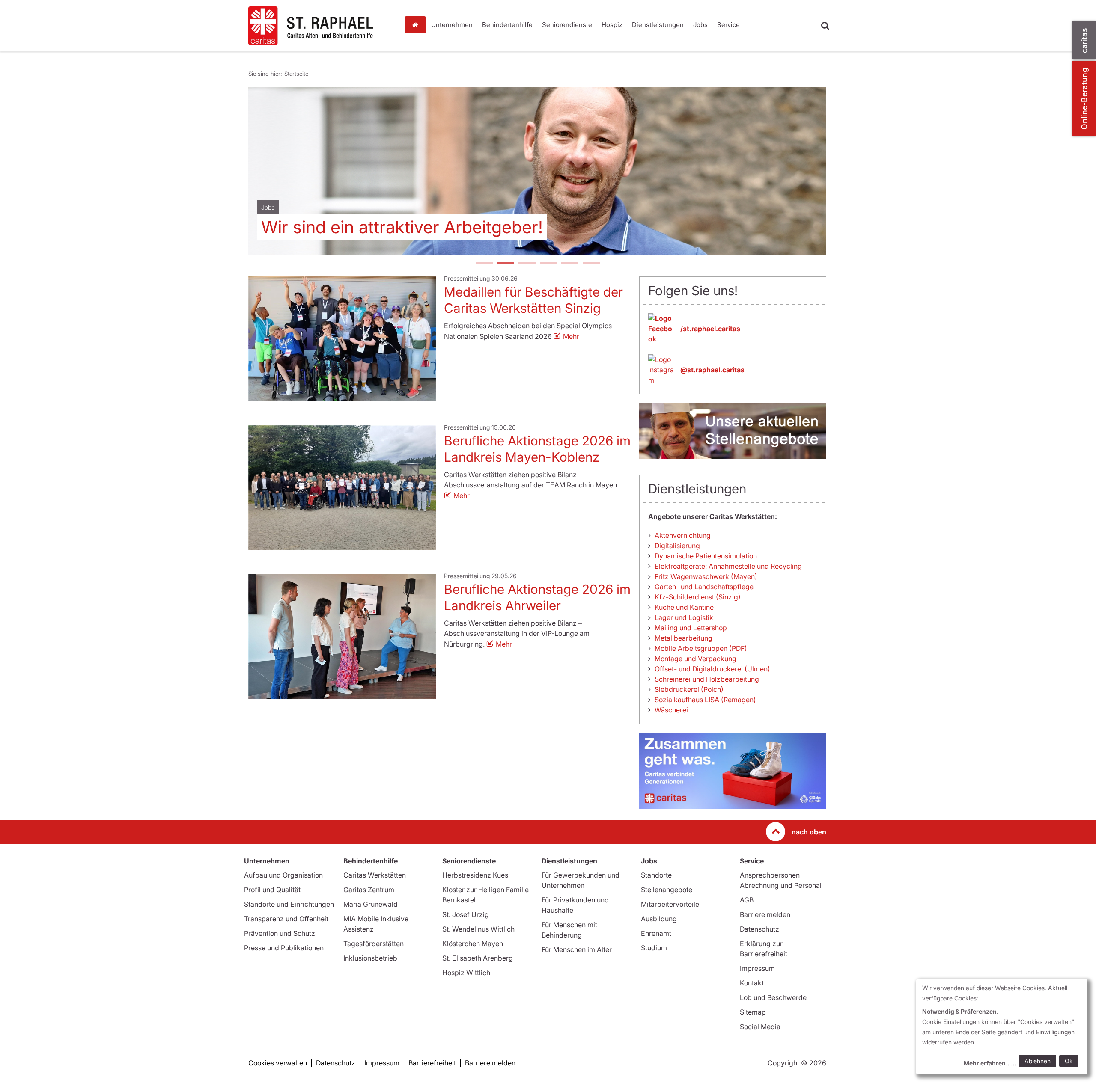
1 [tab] (483, 263)
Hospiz (612, 25)
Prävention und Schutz (279, 933)
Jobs (700, 25)
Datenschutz (759, 929)
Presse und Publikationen (284, 948)
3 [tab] (526, 263)
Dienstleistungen (658, 25)
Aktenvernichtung (683, 535)
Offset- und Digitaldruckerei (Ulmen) (712, 669)
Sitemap (753, 1012)
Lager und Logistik (684, 617)
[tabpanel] (537, 171)
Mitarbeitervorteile (670, 904)
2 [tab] (505, 263)
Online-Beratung (1084, 99)
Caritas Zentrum (368, 889)
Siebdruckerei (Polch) (689, 689)
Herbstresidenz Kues (475, 875)
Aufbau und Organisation (283, 875)
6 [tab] (590, 263)
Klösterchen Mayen (472, 943)
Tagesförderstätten (373, 943)
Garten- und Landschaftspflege (704, 586)
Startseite (417, 25)
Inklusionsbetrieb (370, 958)
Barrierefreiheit (432, 1063)
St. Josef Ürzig (465, 914)
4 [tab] (548, 263)
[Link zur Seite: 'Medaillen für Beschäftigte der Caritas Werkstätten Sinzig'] (342, 338)
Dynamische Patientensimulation (706, 556)
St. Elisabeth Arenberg (477, 958)
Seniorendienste (567, 25)
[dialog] (1001, 1026)
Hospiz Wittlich (466, 972)
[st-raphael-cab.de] (321, 25)
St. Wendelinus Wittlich (478, 929)
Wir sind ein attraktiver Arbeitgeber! (402, 227)
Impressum (757, 968)
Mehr (571, 336)
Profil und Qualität (272, 889)
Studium (654, 948)
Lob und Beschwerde (773, 997)
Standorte (656, 875)
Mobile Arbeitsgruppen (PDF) (701, 648)
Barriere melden (765, 914)
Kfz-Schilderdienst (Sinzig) (698, 597)
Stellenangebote (666, 889)
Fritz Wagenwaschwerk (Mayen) (706, 576)
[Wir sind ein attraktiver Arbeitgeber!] (537, 171)
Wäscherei (671, 710)
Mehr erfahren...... (990, 1063)
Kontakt (752, 983)
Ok (1069, 1061)
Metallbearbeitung (683, 638)
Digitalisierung (677, 545)
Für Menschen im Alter (577, 949)
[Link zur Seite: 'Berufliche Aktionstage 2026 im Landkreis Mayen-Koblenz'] (342, 487)
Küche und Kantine (684, 607)
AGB (747, 900)
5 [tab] (569, 263)
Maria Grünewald (370, 904)
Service (728, 25)
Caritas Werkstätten (374, 875)
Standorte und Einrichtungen (289, 904)
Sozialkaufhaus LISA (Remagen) (705, 699)
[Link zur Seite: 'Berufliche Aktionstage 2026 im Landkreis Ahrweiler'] (342, 636)
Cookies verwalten (277, 1063)
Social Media (760, 1026)
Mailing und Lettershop (691, 627)
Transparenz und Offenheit (286, 918)
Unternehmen (452, 25)
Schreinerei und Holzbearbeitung (707, 679)
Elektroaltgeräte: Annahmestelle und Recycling (728, 566)
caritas (1084, 40)
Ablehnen (1038, 1061)
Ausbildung (659, 918)
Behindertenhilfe (507, 25)
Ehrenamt (656, 933)
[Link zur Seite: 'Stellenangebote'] (732, 431)
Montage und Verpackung (695, 658)
